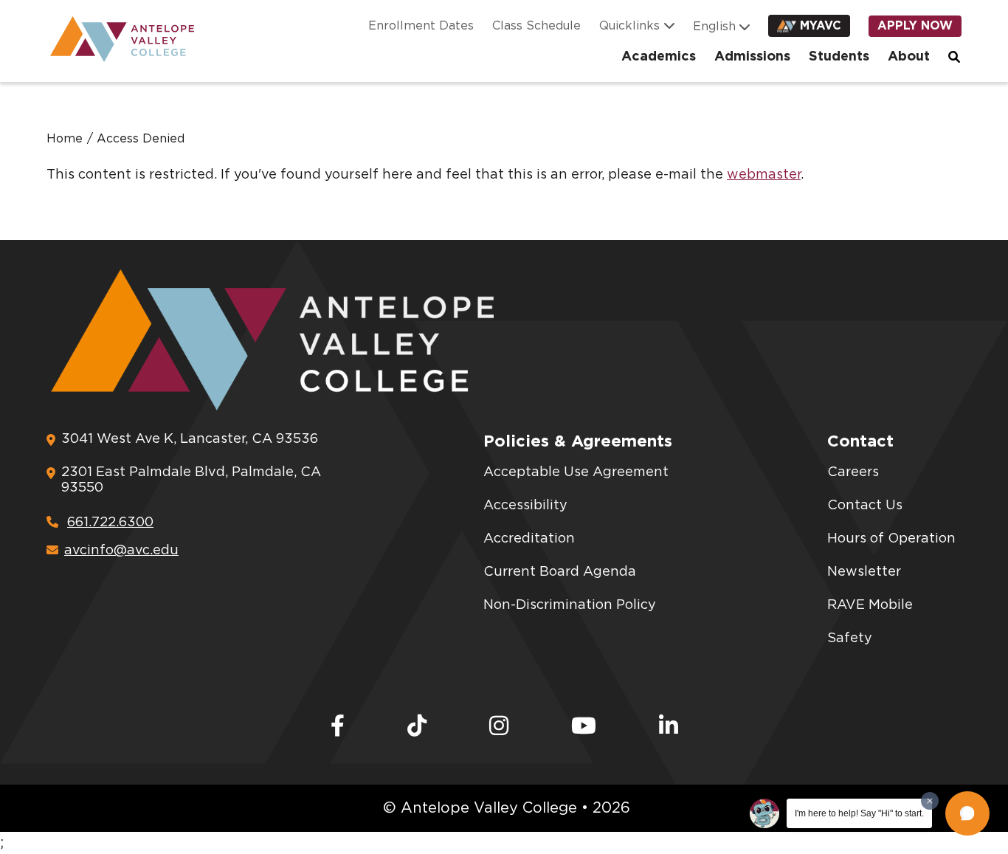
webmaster (764, 175)
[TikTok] (417, 727)
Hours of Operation (891, 538)
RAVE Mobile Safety (870, 622)
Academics (658, 56)
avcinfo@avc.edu (121, 550)
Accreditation (529, 538)
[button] (967, 813)
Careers (853, 472)
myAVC (820, 26)
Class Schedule (536, 26)
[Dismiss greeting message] (930, 801)
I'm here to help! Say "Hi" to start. (859, 813)
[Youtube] (583, 727)
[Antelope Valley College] (116, 39)
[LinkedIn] (668, 727)
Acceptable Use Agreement (576, 472)
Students (839, 56)
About (909, 56)
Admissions (752, 56)
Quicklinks (629, 26)
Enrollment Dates (421, 26)
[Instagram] (498, 727)
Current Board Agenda (559, 572)
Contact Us (864, 505)
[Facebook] (338, 727)
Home (64, 139)
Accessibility (525, 505)
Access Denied (140, 139)
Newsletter (864, 572)
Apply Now (915, 26)
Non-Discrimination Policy (569, 605)
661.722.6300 (110, 522)
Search (955, 56)
